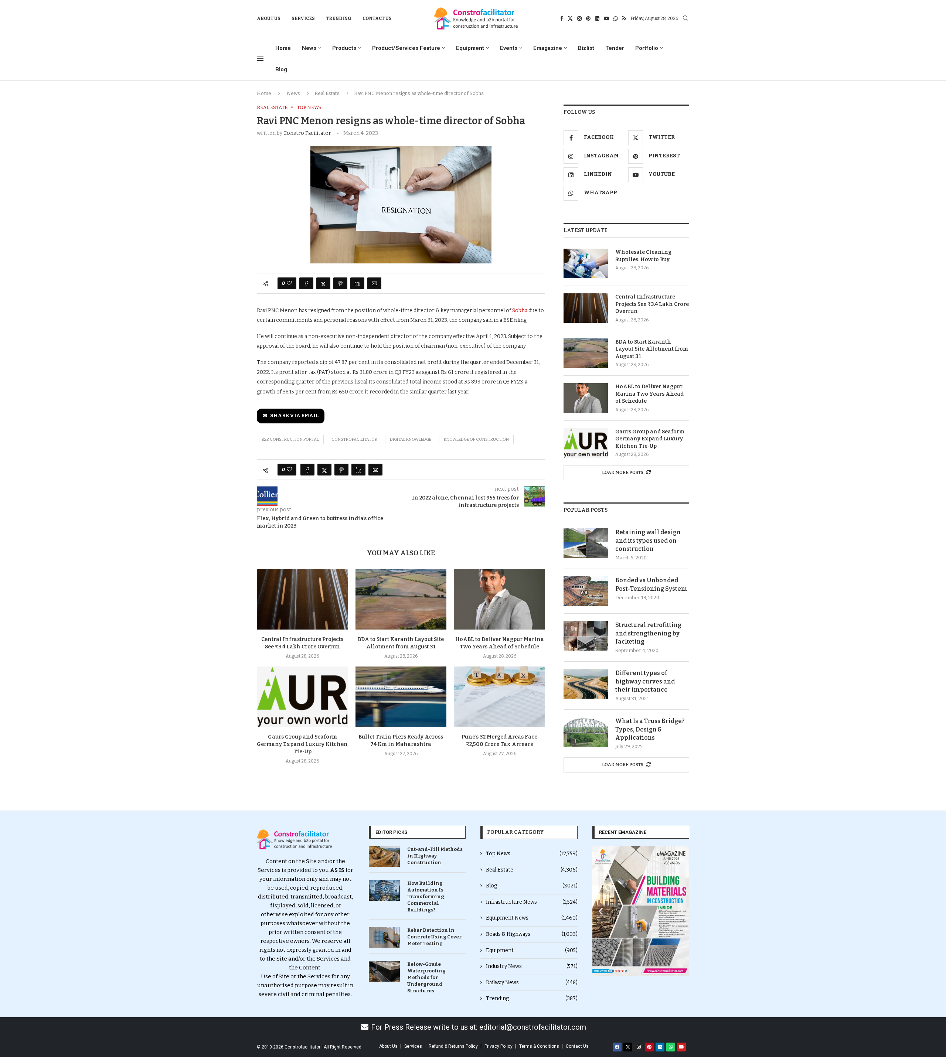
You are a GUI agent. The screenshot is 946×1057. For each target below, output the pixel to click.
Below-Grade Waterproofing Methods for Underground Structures (426, 977)
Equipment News (532, 918)
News (309, 48)
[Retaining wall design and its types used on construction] (586, 543)
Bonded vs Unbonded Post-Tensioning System (651, 584)
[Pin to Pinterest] (340, 283)
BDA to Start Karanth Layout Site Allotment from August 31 (651, 349)
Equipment (470, 48)
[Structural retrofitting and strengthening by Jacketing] (586, 636)
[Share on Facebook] (306, 283)
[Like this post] (289, 283)
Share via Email (294, 416)
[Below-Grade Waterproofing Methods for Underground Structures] (384, 971)
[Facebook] (562, 18)
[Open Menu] (260, 58)
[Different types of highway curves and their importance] (586, 684)
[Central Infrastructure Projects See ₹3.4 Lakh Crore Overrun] (302, 599)
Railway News (532, 982)
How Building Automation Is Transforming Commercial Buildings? (425, 896)
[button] (600, 911)
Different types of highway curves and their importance (645, 681)
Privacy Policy (498, 1046)
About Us (268, 18)
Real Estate (327, 93)
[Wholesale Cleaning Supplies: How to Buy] (586, 263)
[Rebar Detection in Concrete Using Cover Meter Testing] (384, 937)
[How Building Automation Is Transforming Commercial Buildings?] (384, 890)
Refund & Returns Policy (453, 1046)
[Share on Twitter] (323, 283)
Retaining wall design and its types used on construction (648, 540)
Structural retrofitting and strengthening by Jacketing (648, 633)
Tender (614, 48)
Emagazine (547, 48)
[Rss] (624, 18)
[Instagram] (579, 18)
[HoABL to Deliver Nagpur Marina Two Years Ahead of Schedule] (499, 599)
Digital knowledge (410, 439)
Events (508, 48)
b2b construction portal (290, 439)
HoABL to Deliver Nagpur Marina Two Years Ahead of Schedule (649, 393)
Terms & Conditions (539, 1046)
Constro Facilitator (307, 133)
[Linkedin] (597, 18)
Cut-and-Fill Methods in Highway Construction (435, 855)
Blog (281, 69)
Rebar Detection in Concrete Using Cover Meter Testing (434, 936)
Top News (532, 853)
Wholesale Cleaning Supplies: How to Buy (643, 256)
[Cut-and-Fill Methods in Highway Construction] (384, 856)
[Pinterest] (588, 18)
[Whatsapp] (615, 18)
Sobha (519, 310)
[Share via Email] (374, 283)
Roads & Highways (532, 934)
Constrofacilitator (354, 439)
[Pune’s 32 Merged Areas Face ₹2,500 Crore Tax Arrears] (499, 696)
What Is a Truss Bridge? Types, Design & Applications (650, 729)
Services (303, 18)
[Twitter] (570, 18)
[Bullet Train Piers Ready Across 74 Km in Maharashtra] (401, 696)
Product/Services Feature (406, 48)
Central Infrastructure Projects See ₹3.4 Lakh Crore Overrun (652, 304)
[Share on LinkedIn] (357, 283)
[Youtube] (606, 18)
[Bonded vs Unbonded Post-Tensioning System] (586, 591)
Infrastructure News (532, 902)
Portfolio (646, 48)
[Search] (685, 19)
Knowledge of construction (476, 439)
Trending (338, 18)
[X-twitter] (627, 1047)
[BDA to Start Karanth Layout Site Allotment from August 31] (401, 599)
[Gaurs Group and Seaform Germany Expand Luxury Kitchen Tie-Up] (302, 696)
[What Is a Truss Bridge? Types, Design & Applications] (586, 732)
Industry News (532, 966)
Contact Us (377, 18)
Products (344, 48)
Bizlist (586, 48)
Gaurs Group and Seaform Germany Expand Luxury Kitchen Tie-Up (302, 744)
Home (283, 48)
